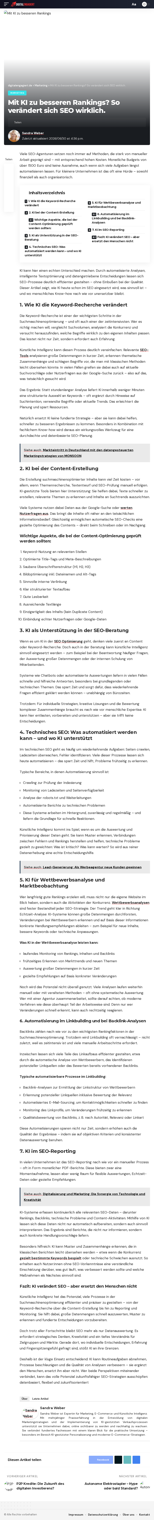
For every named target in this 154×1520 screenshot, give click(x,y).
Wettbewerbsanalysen (130, 902)
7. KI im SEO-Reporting (108, 230)
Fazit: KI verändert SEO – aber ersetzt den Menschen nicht (116, 239)
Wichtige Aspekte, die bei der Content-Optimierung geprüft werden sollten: (53, 224)
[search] (127, 4)
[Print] (44, 122)
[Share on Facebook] (25, 122)
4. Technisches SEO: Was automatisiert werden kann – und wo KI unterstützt (53, 251)
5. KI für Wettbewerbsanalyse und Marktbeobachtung (114, 205)
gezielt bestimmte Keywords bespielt (50, 1258)
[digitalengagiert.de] (23, 4)
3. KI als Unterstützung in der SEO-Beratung (51, 237)
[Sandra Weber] (30, 1413)
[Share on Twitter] (32, 122)
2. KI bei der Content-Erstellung (51, 212)
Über (24, 1398)
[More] (50, 122)
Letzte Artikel (40, 1398)
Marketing (17, 93)
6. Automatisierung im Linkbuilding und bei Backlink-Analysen (113, 218)
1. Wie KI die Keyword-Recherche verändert (50, 203)
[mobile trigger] (7, 4)
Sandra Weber (33, 133)
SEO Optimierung (68, 641)
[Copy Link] (38, 122)
